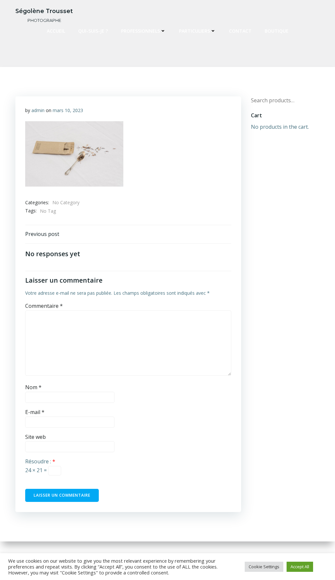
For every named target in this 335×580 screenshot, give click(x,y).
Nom (33, 387)
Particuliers (194, 31)
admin (37, 110)
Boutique (277, 31)
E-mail (34, 412)
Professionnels (140, 31)
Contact (240, 31)
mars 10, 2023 (68, 110)
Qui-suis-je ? (93, 31)
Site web (35, 436)
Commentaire (44, 305)
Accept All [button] (300, 567)
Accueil (56, 31)
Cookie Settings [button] (264, 567)
